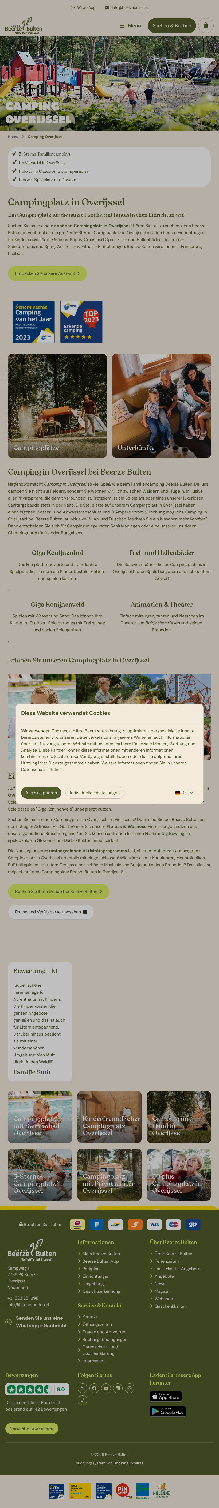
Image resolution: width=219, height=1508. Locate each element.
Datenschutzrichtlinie (42, 769)
